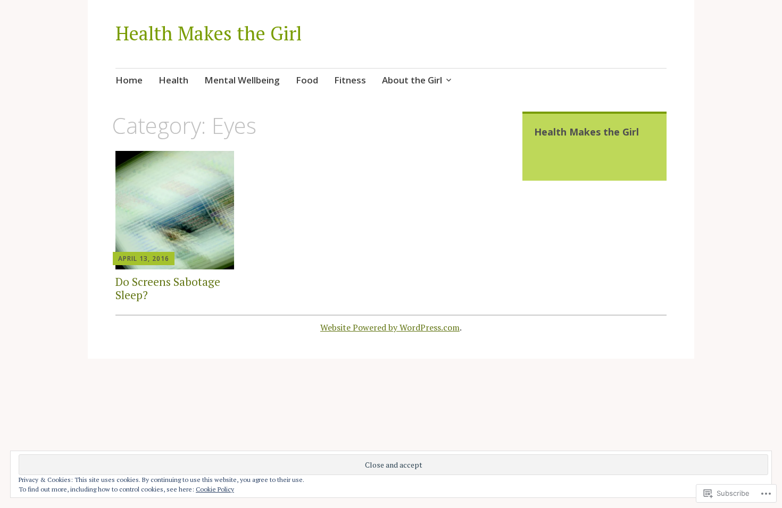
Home (129, 80)
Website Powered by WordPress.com (390, 327)
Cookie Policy (215, 489)
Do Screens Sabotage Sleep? (167, 288)
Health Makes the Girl (208, 33)
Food (307, 80)
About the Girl (412, 80)
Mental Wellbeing (242, 80)
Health (173, 80)
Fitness (350, 80)
